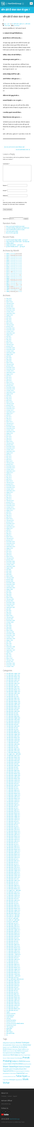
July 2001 (8, 609)
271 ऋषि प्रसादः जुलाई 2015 (12, 885)
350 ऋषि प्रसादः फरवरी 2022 (13, 1005)
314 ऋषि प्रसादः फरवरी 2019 (13, 956)
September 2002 (10, 587)
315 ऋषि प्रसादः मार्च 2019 (12, 958)
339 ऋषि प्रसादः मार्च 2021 (12, 987)
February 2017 (10, 423)
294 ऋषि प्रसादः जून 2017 (12, 923)
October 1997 (10, 648)
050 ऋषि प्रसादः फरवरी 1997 (13, 680)
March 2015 (9, 461)
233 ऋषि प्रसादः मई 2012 (12, 824)
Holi (14, 1053)
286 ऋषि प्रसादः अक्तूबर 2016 (13, 910)
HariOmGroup (14, 1119)
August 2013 (9, 492)
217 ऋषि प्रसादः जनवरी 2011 (13, 800)
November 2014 (10, 467)
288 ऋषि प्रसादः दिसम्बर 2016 (13, 913)
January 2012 (9, 522)
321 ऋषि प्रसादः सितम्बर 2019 (13, 967)
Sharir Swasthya (10, 1066)
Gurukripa (16, 25)
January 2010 (9, 559)
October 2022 (10, 311)
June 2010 (8, 551)
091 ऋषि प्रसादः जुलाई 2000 (12, 716)
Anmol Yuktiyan (22, 1042)
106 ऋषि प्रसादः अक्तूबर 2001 (13, 734)
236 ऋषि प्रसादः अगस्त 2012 (13, 829)
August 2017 (9, 413)
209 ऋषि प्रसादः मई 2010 (12, 787)
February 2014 (10, 482)
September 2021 (10, 333)
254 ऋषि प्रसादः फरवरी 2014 (13, 857)
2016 (7, 267)
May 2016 (8, 438)
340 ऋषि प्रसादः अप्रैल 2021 (13, 989)
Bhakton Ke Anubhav (20, 1047)
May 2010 (8, 553)
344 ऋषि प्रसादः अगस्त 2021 (13, 995)
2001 (7, 283)
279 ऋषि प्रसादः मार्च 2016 (12, 898)
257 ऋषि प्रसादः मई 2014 (12, 862)
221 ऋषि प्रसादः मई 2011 (12, 806)
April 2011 (8, 535)
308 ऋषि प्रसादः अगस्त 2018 (13, 946)
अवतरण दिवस (9, 1028)
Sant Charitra (13, 1064)
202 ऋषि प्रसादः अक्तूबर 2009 (13, 775)
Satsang (8, 1018)
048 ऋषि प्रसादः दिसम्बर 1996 (13, 677)
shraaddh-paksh (8, 1069)
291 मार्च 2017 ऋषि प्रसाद (12, 918)
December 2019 (10, 367)
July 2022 (8, 316)
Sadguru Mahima (18, 1061)
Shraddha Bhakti (18, 1069)
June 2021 (8, 338)
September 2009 (10, 566)
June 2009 (8, 571)
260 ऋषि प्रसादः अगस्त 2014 (13, 867)
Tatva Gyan (7, 25)
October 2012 (10, 507)
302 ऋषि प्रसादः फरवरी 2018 (13, 936)
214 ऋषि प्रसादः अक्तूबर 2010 (13, 795)
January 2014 (9, 484)
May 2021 (8, 339)
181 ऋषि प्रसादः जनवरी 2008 (13, 759)
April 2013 (8, 499)
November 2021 (10, 329)
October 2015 (10, 449)
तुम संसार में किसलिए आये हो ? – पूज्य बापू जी (15, 246)
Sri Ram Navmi (12, 1073)
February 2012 (10, 520)
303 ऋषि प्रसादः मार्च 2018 (12, 938)
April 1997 (8, 656)
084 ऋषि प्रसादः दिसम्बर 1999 (13, 706)
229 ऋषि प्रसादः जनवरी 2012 (13, 818)
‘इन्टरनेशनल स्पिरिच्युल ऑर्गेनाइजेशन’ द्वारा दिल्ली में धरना (17, 228)
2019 (7, 262)
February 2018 (10, 403)
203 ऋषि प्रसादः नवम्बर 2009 (13, 777)
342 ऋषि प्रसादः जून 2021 (12, 992)
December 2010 (10, 541)
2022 (7, 257)
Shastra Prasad (24, 1066)
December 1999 (10, 633)
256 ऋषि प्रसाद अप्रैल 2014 (12, 861)
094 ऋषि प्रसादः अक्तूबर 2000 (13, 718)
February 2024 (10, 303)
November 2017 (10, 408)
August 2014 (9, 472)
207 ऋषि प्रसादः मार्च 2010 (12, 783)
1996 (7, 291)
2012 (7, 273)
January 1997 (9, 661)
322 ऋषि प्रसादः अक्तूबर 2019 (13, 969)
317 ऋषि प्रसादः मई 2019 (12, 961)
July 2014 (8, 474)
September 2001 (10, 607)
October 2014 (10, 469)
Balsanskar (27, 1045)
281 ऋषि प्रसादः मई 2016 (12, 902)
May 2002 (8, 594)
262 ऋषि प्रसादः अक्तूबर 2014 (13, 870)
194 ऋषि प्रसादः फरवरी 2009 (13, 762)
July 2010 (8, 550)
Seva (21, 1063)
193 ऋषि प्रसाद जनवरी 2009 (12, 760)
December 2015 (10, 446)
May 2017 (8, 418)
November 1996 (10, 665)
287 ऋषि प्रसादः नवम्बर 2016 (13, 912)
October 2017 (10, 410)
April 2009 (8, 574)
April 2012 (8, 517)
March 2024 (9, 302)
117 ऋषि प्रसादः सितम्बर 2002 (13, 752)
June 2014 (8, 476)
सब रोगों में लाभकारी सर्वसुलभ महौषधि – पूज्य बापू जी (16, 240)
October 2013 (10, 489)
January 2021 (9, 346)
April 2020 (8, 361)
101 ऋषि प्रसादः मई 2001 (12, 728)
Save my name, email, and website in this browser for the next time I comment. (15, 203)
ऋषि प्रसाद (27, 24)
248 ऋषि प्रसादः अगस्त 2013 (13, 847)
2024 (7, 253)
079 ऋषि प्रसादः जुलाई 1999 (12, 698)
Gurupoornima (8, 1053)
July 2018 (8, 395)
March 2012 (9, 518)
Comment (6, 164)
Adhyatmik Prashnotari (9, 1043)
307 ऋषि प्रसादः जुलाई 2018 (12, 944)
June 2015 (8, 456)
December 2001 (10, 602)
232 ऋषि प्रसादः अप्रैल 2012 (13, 823)
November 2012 (10, 505)
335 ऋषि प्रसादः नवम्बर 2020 (13, 982)
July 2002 (8, 591)
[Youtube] (5, 1114)
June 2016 (8, 436)
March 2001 (9, 615)
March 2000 (9, 630)
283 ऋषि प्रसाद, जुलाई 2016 (12, 905)
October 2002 (10, 586)
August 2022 (9, 315)
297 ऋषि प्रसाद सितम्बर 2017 (13, 928)
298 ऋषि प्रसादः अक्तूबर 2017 (13, 930)
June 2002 (8, 592)
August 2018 (9, 394)
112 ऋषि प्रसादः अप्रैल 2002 (13, 744)
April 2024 (8, 300)
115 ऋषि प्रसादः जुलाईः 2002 (13, 749)
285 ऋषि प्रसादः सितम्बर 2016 (13, 908)
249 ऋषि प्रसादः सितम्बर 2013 (13, 849)
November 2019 (10, 369)
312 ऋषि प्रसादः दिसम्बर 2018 (13, 953)
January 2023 (9, 306)
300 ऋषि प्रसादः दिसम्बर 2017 (13, 933)
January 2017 (9, 425)
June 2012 (8, 513)
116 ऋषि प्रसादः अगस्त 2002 (13, 751)
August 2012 (9, 510)
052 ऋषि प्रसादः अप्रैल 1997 (13, 683)
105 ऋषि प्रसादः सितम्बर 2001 (13, 732)
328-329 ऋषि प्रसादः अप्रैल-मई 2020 (15, 979)
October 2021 (10, 331)
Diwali (4, 1051)
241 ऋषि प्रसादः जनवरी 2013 (13, 838)
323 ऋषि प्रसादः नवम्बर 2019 (13, 971)
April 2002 (8, 596)
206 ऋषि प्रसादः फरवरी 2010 (13, 782)
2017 (7, 265)
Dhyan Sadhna (22, 1049)
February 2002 (10, 599)
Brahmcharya (7, 1049)
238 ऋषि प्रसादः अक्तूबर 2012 (13, 833)
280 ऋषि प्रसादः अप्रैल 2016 (13, 900)
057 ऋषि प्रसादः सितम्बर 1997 (13, 690)
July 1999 (8, 642)
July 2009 (8, 569)
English (8, 1012)
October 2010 (10, 545)
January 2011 (9, 540)
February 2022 (10, 325)
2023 (7, 255)
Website (5, 195)
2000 (7, 285)
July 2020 (8, 356)
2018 (7, 263)
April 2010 (8, 555)
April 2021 (8, 341)
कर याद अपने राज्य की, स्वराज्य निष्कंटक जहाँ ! (15, 147)
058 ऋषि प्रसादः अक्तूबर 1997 (13, 691)
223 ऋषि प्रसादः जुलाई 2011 (12, 810)
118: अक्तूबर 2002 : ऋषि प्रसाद (13, 754)
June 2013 (8, 495)
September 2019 (10, 372)
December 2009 (10, 561)
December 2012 (10, 504)
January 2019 (9, 385)
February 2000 (10, 632)
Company (3, 1096)
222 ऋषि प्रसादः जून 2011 (12, 808)
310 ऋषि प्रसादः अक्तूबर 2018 (13, 949)
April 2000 (8, 628)
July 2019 (8, 375)
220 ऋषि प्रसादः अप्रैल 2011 (13, 805)
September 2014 (10, 471)
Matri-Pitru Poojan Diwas (24, 1055)
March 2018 (9, 402)
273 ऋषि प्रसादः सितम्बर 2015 (13, 889)
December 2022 (10, 308)
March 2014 (9, 481)
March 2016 (9, 441)
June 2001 (8, 610)
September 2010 (10, 546)
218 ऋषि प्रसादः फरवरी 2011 (13, 801)
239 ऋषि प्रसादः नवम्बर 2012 (13, 834)
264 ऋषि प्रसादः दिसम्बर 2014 (13, 874)
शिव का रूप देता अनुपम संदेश (12, 233)
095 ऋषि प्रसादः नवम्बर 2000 (13, 719)
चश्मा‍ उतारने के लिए (10, 1033)
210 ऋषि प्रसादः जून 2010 (12, 788)
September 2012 (10, 509)
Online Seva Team (19, 1122)
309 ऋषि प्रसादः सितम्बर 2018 (13, 948)
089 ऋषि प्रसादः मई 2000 (12, 713)
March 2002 (9, 597)
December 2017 (10, 407)
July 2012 (8, 512)
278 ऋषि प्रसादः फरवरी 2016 (13, 897)
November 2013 (10, 487)
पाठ (7, 1035)
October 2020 (10, 351)
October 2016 (10, 430)
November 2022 (10, 310)
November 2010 (10, 543)
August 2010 (9, 548)
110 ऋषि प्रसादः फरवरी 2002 (13, 741)
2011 (7, 275)
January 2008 (9, 581)
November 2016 (10, 428)
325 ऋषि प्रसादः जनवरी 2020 (13, 974)
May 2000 (8, 627)
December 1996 (10, 663)
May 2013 (8, 497)
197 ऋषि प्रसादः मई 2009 (12, 767)
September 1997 (10, 650)
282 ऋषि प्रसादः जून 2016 (12, 903)
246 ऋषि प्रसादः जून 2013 (12, 844)
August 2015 (9, 453)
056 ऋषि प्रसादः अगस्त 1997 (13, 688)
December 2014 (10, 466)
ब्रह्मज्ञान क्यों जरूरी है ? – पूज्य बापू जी (14, 245)
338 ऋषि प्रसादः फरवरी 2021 (13, 985)
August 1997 (9, 651)
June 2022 (8, 318)
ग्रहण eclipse (9, 1031)
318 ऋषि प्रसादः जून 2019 (12, 962)
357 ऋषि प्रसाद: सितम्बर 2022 (13, 1008)
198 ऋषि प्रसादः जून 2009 (12, 769)
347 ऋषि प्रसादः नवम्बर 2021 (13, 1000)
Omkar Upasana (10, 1058)
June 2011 (8, 532)
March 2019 (9, 382)
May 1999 (8, 645)
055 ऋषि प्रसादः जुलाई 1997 (12, 686)
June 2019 (8, 377)
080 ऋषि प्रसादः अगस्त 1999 (13, 700)
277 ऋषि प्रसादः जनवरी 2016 (13, 895)
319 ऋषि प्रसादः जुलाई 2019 (12, 964)
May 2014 (8, 477)
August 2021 (9, 334)
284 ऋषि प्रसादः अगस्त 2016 (13, 907)
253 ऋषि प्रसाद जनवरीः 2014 (13, 856)
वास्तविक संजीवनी (10, 243)
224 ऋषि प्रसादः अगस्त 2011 (13, 811)
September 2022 (10, 313)
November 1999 (10, 635)
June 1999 (8, 643)
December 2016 (10, 426)
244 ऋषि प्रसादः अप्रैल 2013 (13, 841)
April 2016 (8, 440)
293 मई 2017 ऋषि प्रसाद (12, 921)
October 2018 (10, 390)
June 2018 (8, 397)
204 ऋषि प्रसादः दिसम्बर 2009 (13, 778)
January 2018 (9, 405)
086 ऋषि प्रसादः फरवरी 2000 (13, 708)
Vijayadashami (19, 1079)
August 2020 (9, 354)
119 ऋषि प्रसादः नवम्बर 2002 (13, 755)
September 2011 (10, 527)
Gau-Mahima (18, 1051)
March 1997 (9, 658)
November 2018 (10, 389)
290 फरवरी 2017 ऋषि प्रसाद (12, 916)
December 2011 (10, 523)
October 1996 (10, 666)
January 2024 (9, 305)
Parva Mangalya (18, 1058)
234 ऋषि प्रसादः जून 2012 (12, 826)
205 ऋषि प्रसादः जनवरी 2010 (13, 780)
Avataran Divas (19, 1045)
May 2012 (8, 515)
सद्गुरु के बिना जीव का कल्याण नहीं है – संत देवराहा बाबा (17, 241)
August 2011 (9, 528)
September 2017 (10, 412)
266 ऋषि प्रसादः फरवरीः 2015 (13, 877)
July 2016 (8, 435)
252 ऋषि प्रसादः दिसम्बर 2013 (13, 854)
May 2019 (8, 379)
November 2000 (10, 620)
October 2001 (10, 605)
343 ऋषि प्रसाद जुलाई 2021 (12, 994)
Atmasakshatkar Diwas (9, 1045)
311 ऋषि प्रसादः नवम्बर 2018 (13, 951)
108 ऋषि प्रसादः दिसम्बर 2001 (13, 737)
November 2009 (10, 563)
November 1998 (10, 647)
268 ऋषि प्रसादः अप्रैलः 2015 (13, 880)
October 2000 (10, 622)
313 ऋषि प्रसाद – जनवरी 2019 (13, 954)
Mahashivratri (6, 1055)
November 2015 (10, 448)
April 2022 (8, 321)
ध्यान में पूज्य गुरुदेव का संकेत (12, 231)
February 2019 (10, 384)
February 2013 (10, 500)
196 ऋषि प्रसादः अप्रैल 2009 (13, 765)
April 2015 (8, 459)
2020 (7, 260)
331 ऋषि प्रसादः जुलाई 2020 (12, 981)
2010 (7, 276)
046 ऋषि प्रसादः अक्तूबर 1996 (13, 673)
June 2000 (8, 625)
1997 (7, 290)
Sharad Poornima (11, 1022)
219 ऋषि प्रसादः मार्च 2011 (12, 803)
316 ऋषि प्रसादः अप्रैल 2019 (13, 959)
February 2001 (10, 617)
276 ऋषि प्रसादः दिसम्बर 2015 (13, 893)
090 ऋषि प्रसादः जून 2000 (12, 714)
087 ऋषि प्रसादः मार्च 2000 (12, 709)
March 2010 (9, 556)
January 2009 (9, 579)
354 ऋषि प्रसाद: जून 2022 (12, 1007)
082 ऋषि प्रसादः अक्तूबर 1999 (13, 703)
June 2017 (8, 417)
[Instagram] (9, 1112)
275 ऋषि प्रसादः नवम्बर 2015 (13, 892)
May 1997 (8, 655)
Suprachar (20, 1073)
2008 (7, 280)
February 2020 (10, 364)
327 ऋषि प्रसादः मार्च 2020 (12, 977)
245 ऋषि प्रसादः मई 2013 (12, 843)
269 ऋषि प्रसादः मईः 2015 (12, 882)
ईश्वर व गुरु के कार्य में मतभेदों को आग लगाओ (15, 226)
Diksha (27, 1049)
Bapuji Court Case (7, 1047)
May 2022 (8, 320)
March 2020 (9, 362)
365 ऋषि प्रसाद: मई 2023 (12, 1010)
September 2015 (10, 451)
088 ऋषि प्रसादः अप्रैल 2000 (13, 711)
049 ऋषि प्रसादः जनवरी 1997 (13, 678)
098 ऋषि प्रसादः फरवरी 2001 (13, 723)
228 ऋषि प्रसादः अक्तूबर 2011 (13, 816)
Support (15, 1096)
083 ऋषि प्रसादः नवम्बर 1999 (13, 705)
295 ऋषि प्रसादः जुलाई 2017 (18, 24)
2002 (7, 281)
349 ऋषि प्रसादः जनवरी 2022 (13, 1004)
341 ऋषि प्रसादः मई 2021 (12, 990)
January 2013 (9, 502)
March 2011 (9, 536)
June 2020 (8, 357)
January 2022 (9, 326)
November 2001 (10, 604)
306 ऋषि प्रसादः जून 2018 (12, 943)
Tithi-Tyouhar (9, 1027)
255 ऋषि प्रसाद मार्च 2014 (12, 859)
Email (5, 190)
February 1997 (10, 660)
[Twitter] (6, 1112)
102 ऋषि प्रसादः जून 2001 (12, 729)
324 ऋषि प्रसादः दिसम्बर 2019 (13, 972)
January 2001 (9, 619)
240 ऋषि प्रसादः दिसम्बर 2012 (13, 836)
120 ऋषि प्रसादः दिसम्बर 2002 (13, 757)
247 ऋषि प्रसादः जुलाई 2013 (12, 846)
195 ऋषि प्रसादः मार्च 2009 (12, 764)
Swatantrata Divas (11, 1025)
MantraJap (14, 1055)
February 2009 (10, 578)
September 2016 (10, 431)
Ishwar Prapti (20, 1053)
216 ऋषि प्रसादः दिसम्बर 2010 (13, 798)
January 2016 (9, 444)
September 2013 (10, 490)
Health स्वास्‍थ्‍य (9, 1017)
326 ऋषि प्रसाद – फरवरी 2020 (13, 976)
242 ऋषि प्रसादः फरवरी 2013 (13, 839)
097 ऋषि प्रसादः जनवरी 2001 (13, 721)
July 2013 (8, 494)
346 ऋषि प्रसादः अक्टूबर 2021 (13, 999)
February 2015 (10, 463)
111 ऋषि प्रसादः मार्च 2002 (12, 742)
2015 (7, 268)
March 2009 (9, 576)
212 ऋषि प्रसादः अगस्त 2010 (13, 792)
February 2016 (10, 443)
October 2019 (10, 371)
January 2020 (9, 366)
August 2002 (9, 589)
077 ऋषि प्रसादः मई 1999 (12, 695)
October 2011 (10, 525)
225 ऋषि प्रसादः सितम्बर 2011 (13, 813)
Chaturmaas (15, 1049)
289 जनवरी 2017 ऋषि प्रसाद (12, 915)
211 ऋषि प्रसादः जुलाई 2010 (12, 790)
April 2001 (8, 614)
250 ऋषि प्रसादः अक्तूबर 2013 (13, 851)
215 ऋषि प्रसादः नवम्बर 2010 (13, 797)
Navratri (4, 1058)
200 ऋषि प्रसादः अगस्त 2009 (13, 772)
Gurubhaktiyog (10, 1015)
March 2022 (9, 323)
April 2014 (8, 479)
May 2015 (8, 458)
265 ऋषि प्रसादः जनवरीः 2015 (13, 875)
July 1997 (8, 653)
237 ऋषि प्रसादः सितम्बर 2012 (13, 831)
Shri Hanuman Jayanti (19, 1071)
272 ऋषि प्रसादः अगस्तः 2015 (13, 887)
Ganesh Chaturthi (10, 1013)
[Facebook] (2, 1112)
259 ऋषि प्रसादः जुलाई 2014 (12, 866)
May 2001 (8, 612)
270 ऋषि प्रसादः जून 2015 (12, 884)
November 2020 (10, 349)
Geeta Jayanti (25, 1051)
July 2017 (8, 415)
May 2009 (8, 573)
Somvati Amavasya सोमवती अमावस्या (15, 1023)
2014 (7, 270)
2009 (7, 278)
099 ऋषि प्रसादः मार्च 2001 (12, 724)
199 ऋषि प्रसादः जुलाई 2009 (12, 770)
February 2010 (10, 558)
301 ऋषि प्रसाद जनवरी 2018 (12, 935)
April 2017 (8, 420)
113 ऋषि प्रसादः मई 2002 (12, 746)
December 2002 (10, 582)
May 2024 (8, 298)
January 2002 (9, 601)
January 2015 (9, 464)
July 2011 (8, 530)
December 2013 (10, 486)
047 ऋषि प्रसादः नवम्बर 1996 (13, 675)
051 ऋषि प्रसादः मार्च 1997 (12, 682)
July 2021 (8, 336)
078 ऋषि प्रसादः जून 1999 (12, 696)
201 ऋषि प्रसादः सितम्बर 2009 (13, 774)
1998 (7, 288)
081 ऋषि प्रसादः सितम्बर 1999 (13, 701)
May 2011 (8, 533)
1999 (7, 286)
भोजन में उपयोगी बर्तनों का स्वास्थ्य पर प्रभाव (15, 229)
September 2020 (10, 352)
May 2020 (8, 359)
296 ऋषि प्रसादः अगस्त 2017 (13, 926)
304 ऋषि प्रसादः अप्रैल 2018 (13, 939)
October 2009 (10, 564)
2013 (7, 271)
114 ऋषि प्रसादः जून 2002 (12, 747)
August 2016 (9, 433)
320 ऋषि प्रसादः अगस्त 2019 (13, 966)
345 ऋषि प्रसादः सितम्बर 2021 (13, 997)
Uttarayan (12, 1080)
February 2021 (10, 344)
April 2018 (8, 400)
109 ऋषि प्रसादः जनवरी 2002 (13, 739)
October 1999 (10, 637)
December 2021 (10, 328)
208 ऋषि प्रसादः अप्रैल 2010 (13, 785)
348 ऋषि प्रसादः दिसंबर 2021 (13, 1002)
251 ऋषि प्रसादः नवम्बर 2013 (13, 852)
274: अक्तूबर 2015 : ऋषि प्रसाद (13, 890)
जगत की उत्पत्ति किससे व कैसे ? (22, 149)
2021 (7, 258)
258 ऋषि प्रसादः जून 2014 (12, 864)
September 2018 (10, 392)
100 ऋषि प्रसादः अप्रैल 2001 (13, 726)
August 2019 (9, 374)
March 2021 (9, 343)
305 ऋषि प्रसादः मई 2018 (12, 941)
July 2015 (8, 454)
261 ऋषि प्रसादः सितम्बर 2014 (13, 869)
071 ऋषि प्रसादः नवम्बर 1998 (13, 693)
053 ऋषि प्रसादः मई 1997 (12, 685)
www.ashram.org (5, 1104)
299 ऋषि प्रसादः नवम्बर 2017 (13, 931)
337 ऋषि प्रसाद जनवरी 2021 (12, 984)
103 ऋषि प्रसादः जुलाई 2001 (12, 731)
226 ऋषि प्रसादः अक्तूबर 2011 (13, 815)
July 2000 (8, 624)
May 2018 (8, 398)
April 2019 (8, 380)
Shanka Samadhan (11, 1020)
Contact (10, 1096)
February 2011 (10, 538)
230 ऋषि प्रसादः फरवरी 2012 (13, 820)
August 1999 (9, 640)
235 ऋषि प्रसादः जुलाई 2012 (12, 828)
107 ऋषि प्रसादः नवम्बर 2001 (13, 736)
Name (5, 185)
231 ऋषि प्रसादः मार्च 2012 (12, 821)
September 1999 (10, 638)
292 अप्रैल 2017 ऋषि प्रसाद (12, 920)
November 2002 (10, 584)
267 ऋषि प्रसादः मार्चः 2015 (12, 879)
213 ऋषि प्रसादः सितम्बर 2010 (13, 793)
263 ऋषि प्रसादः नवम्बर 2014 (13, 872)
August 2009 (9, 568)
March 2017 (9, 421)
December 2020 (10, 348)
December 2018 (10, 387)
